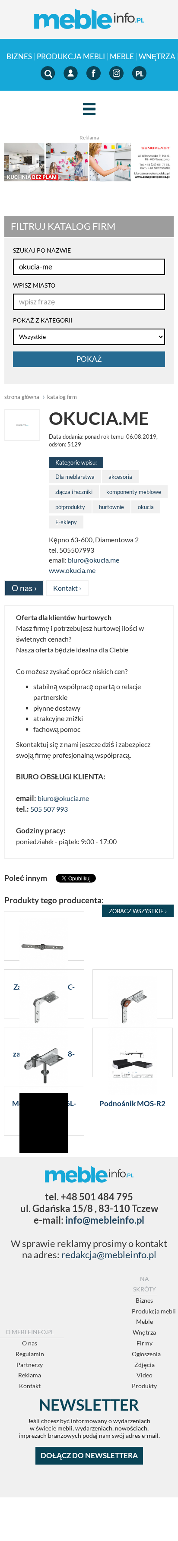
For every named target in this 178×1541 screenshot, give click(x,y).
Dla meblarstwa (75, 476)
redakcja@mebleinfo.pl (108, 1254)
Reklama (29, 1375)
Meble (122, 56)
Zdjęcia (144, 1364)
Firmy (145, 1343)
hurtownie (111, 506)
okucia (146, 506)
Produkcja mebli (71, 56)
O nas (29, 1343)
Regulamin (30, 1353)
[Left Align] (89, 109)
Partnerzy (29, 1364)
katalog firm (62, 396)
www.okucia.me (72, 570)
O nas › (24, 588)
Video (145, 1375)
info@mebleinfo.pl (104, 1220)
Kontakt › (67, 588)
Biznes (19, 56)
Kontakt (30, 1385)
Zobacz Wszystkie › (138, 911)
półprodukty (70, 506)
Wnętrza (157, 56)
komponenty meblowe (133, 491)
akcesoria (120, 476)
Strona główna (21, 396)
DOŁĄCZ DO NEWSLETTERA (89, 1455)
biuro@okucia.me (93, 560)
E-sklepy (66, 522)
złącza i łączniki (73, 491)
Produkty (144, 1385)
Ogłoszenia (146, 1353)
